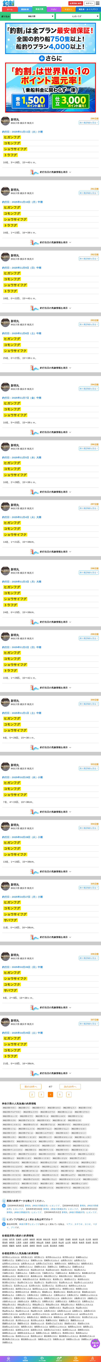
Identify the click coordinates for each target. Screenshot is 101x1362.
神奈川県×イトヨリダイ (27, 1137)
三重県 (18, 1243)
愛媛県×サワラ (23, 1323)
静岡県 (12, 1243)
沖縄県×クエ (7, 1342)
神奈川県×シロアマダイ (44, 1133)
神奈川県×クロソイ (79, 1133)
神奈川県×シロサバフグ (12, 1179)
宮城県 (18, 1239)
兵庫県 (32, 1243)
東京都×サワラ (23, 1276)
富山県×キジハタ (66, 1282)
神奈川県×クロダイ (79, 1129)
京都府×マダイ (20, 1298)
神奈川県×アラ (8, 1141)
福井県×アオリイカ (23, 1289)
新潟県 (75, 1239)
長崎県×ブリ (56, 1333)
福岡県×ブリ (88, 1327)
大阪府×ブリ (92, 1298)
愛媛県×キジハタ (77, 1320)
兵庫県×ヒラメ (88, 1301)
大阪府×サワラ (80, 1298)
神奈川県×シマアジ (46, 1141)
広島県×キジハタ (64, 1311)
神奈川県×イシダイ (24, 1158)
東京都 (39, 1239)
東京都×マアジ (75, 1273)
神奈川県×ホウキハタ (30, 1171)
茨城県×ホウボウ (9, 1270)
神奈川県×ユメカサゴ (86, 1154)
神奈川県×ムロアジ (68, 1175)
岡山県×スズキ (68, 1308)
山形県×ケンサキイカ (11, 1263)
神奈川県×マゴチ (9, 1133)
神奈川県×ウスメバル (81, 1146)
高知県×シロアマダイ (11, 1327)
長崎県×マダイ (84, 1330)
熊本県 (39, 1246)
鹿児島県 (53, 1246)
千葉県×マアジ (48, 1273)
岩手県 (12, 1239)
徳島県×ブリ (7, 1317)
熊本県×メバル (8, 1336)
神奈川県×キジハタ (65, 1112)
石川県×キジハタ (20, 1286)
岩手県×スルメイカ (53, 1257)
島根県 (81, 1243)
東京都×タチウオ (89, 1273)
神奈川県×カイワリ (10, 1146)
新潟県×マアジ (70, 1279)
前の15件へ (31, 1086)
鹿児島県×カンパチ (28, 1339)
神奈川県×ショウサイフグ (29, 1146)
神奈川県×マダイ (9, 1108)
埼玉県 (54, 1239)
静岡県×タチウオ (22, 1292)
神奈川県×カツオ (74, 1120)
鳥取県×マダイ (55, 1308)
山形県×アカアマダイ (44, 1263)
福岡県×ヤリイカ (41, 1327)
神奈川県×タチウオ (48, 1112)
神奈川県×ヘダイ (47, 1183)
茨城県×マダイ (40, 1267)
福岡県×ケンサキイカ (58, 1327)
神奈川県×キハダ (59, 1120)
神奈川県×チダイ (64, 1125)
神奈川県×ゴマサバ (82, 1112)
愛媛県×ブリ (64, 1320)
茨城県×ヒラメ (65, 1267)
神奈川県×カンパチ (10, 1116)
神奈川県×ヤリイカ (75, 1116)
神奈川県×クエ (30, 1150)
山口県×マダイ (25, 1314)
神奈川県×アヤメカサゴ (27, 1154)
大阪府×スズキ (23, 1301)
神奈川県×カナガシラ (50, 1175)
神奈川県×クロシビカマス (12, 1167)
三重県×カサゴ (59, 1295)
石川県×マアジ (48, 1286)
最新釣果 (25, 9)
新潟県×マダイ (45, 1279)
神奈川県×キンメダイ (83, 1137)
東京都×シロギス (9, 1276)
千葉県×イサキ (35, 1273)
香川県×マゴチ (8, 1320)
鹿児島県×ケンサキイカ (68, 1336)
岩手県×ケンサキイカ (11, 1257)
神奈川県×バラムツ (49, 1179)
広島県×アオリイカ (10, 1314)
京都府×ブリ (7, 1298)
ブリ (13, 1227)
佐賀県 (25, 1246)
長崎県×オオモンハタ (26, 1333)
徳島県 (5, 1246)
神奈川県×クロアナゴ (11, 1183)
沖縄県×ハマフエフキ (90, 1339)
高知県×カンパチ (37, 1323)
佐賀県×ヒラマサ (22, 1330)
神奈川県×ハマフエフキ (12, 1175)
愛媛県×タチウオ (9, 1323)
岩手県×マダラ (27, 1257)
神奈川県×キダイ (62, 1133)
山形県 (25, 1239)
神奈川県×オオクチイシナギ (69, 1179)
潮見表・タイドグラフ (88, 9)
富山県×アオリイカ (25, 1282)
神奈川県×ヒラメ (69, 1108)
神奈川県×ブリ (24, 1108)
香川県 (95, 1243)
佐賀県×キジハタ (69, 1330)
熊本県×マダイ (68, 1333)
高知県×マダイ (70, 1323)
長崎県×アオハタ (43, 1333)
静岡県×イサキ (82, 1289)
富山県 (81, 1239)
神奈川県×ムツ (8, 1158)
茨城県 (68, 1239)
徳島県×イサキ (46, 1317)
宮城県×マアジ (8, 1260)
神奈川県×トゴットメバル (69, 1162)
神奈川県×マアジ (38, 1108)
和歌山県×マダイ (9, 1304)
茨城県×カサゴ (78, 1267)
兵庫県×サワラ (75, 1301)
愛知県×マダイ (59, 1292)
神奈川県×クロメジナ (86, 1167)
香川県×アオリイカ (89, 1317)
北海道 (5, 1239)
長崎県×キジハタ (9, 1333)
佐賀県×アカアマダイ (52, 1330)
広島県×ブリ (77, 1311)
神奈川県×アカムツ (44, 1129)
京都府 (47, 1243)
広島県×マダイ (50, 1311)
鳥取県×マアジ (8, 1308)
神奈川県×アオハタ (26, 1133)
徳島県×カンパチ (60, 1317)
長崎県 (32, 1246)
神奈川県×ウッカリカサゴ (12, 1150)
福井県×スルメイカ (40, 1289)
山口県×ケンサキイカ (41, 1314)
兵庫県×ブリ (36, 1301)
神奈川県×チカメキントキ (26, 1141)
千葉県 (61, 1239)
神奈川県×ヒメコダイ (80, 1183)
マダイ (54, 9)
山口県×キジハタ (71, 1314)
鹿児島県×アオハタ (87, 1336)
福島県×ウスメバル (10, 1267)
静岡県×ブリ (36, 1292)
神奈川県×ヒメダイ (89, 1162)
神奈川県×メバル (9, 1129)
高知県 (88, 1243)
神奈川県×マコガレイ (30, 1162)
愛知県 (5, 1243)
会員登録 (76, 3)
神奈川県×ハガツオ (32, 1167)
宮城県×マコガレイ (51, 1260)
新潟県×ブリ (58, 1279)
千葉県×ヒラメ (21, 1273)
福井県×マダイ (8, 1289)
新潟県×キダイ (84, 1279)
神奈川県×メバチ (9, 1154)
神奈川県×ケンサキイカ (12, 1125)
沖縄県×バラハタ (73, 1339)
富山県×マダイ (52, 1282)
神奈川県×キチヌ (67, 1171)
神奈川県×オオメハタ (80, 1150)
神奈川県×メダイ (9, 1137)
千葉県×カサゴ (61, 1273)
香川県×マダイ (75, 1317)
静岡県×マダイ (68, 1289)
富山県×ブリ (39, 1282)
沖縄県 (61, 1246)
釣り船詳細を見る (88, 123)
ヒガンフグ (54, 1205)
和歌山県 (40, 1243)
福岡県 (18, 1246)
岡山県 (61, 1243)
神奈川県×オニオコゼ (28, 1188)
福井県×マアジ (55, 1289)
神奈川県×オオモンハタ (63, 1137)
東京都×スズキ (37, 1276)
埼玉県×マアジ (80, 1270)
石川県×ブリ (7, 1286)
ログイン (89, 3)
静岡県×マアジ (8, 1292)
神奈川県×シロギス (58, 1116)
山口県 (68, 1243)
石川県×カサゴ (61, 1286)
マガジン (68, 9)
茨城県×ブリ (53, 1267)
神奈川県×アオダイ (85, 1175)
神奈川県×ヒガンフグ (31, 1175)
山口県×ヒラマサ (86, 1314)
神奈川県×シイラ (45, 1137)
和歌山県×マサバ (68, 1304)
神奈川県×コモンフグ (81, 1188)
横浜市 (44, 1205)
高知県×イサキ (84, 1323)
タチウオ (78, 1224)
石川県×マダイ (35, 1286)
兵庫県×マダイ (48, 1301)
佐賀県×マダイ (8, 1330)
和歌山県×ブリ (38, 1304)
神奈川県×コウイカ (46, 1188)
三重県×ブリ (21, 1295)
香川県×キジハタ (22, 1320)
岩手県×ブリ (39, 1257)
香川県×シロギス (37, 1320)
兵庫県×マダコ (61, 1301)
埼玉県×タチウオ (37, 1270)
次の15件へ (70, 1086)
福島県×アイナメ (26, 1267)
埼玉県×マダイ (67, 1270)
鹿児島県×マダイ (51, 1336)
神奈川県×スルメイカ (27, 1129)
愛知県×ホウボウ (89, 1292)
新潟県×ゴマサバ (9, 1282)
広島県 (54, 1243)
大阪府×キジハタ (9, 1301)
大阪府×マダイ (67, 1298)
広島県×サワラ (90, 1311)
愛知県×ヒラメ (8, 1295)
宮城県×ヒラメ (82, 1257)
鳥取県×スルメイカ (40, 1308)
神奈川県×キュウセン (84, 1171)
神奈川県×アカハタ (48, 1125)
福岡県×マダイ (27, 1327)
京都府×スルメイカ (34, 1298)
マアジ (69, 1224)
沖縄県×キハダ (59, 1339)
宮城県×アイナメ (22, 1260)
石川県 (88, 1239)
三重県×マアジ (73, 1295)
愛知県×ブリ (47, 1292)
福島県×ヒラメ (74, 1263)
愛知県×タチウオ (74, 1292)
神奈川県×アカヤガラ (31, 1179)
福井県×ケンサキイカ (77, 1286)
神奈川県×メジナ (48, 1146)
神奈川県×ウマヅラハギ (66, 1154)
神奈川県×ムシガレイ (50, 1167)
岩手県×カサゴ (68, 1257)
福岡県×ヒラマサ (75, 1327)
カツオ (88, 1224)
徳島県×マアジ (20, 1317)
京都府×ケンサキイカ (88, 1295)
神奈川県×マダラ (62, 1150)
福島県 (32, 1239)
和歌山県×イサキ (52, 1304)
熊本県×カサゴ (37, 1336)
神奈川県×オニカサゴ (81, 1125)
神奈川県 (39, 9)
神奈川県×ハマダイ (10, 1188)
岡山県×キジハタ (22, 1311)
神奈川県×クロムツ (61, 1129)
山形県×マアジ (80, 1260)
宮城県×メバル (37, 1260)
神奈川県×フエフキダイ (49, 1171)
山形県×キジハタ (28, 1263)
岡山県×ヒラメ (8, 1311)
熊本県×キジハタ (22, 1336)
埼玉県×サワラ (23, 1270)
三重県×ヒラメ (46, 1295)
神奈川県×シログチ (80, 1141)
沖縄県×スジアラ (45, 1339)
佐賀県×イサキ (37, 1330)
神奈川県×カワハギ (31, 1125)
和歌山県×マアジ (24, 1304)
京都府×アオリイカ (51, 1298)
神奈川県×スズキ (9, 1120)
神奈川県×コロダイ (90, 1179)
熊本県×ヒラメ (82, 1333)
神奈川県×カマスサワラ (12, 1192)
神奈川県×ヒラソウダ (49, 1162)
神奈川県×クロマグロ (47, 1154)
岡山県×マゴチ (37, 1311)
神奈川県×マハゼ (62, 1183)
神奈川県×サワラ (26, 1116)
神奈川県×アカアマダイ (12, 1112)
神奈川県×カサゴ (54, 1108)
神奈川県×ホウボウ (63, 1141)
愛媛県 (12, 1246)
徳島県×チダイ (33, 1317)
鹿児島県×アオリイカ (11, 1339)
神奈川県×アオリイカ (27, 1120)
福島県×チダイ (87, 1263)
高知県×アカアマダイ (54, 1323)
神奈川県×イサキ (85, 1108)
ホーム (10, 9)
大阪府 (25, 1243)
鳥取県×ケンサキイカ (84, 1304)
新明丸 (28, 1205)
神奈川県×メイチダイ (42, 1158)
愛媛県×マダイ (52, 1320)
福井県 (95, 1239)
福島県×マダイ (61, 1263)
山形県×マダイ (67, 1260)
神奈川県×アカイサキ (11, 1171)
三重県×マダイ (33, 1295)
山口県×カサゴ (57, 1314)
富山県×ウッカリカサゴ (83, 1282)
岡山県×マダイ (82, 1308)
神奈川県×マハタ (42, 1116)
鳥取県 (75, 1243)
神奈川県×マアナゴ (63, 1188)
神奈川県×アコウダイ (78, 1158)
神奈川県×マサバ (64, 1146)
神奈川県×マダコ (43, 1120)
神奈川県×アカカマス (11, 1162)
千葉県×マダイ (8, 1273)
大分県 (46, 1246)
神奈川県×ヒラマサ (31, 1112)
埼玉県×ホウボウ (52, 1270)
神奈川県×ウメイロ (46, 1150)
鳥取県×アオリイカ (23, 1308)
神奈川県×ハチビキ (60, 1158)
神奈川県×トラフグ (68, 1167)
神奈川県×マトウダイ (30, 1183)
